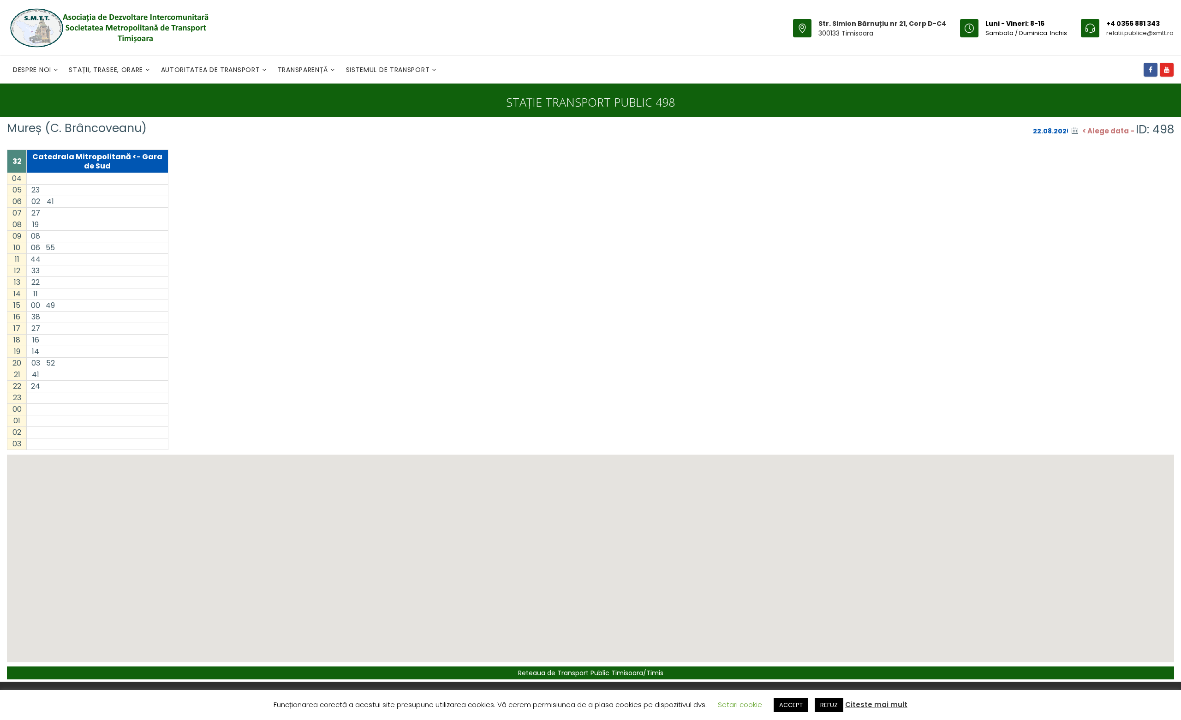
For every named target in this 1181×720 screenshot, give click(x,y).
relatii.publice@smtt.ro (1140, 33)
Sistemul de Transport (389, 69)
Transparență (304, 69)
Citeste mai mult (876, 704)
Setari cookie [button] (740, 704)
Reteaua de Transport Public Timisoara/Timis (590, 673)
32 (17, 161)
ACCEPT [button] (791, 705)
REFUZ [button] (829, 705)
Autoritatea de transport (211, 69)
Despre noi (33, 69)
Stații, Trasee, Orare (107, 69)
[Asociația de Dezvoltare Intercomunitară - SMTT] (108, 27)
